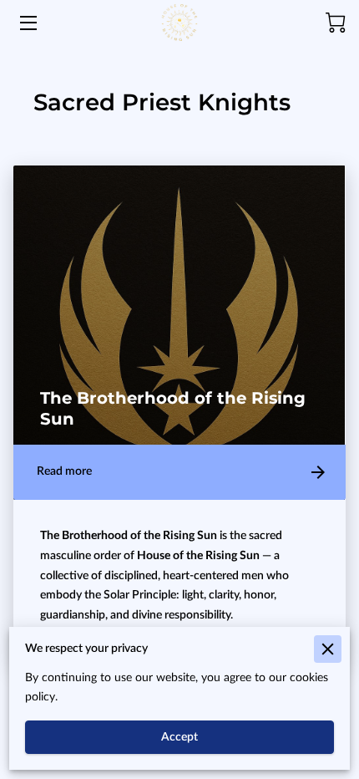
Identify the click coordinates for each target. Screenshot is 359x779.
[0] (336, 23)
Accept (179, 737)
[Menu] (27, 23)
